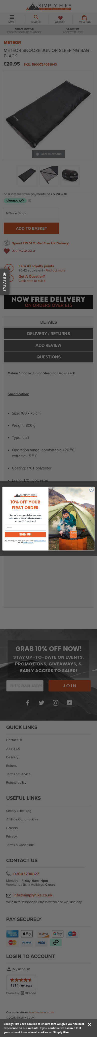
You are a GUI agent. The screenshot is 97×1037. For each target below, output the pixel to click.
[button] (4, 282)
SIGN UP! (25, 535)
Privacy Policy (28, 542)
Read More (77, 1032)
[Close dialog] (92, 490)
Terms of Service (40, 540)
